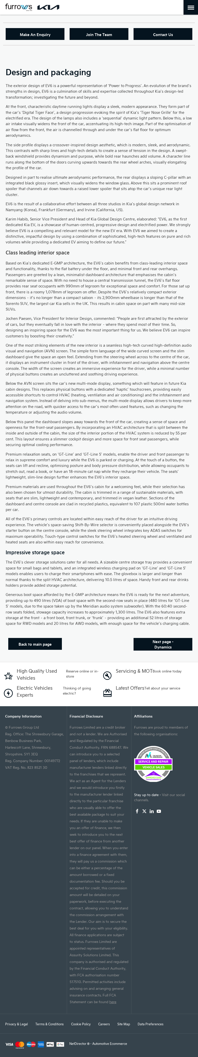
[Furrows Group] (18, 7)
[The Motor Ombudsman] (163, 764)
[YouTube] (159, 811)
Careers (104, 1024)
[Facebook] (137, 811)
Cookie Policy (81, 1024)
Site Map (123, 1024)
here (112, 1002)
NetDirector (78, 1044)
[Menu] (191, 7)
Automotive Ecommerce (109, 1044)
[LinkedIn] (151, 811)
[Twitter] (144, 811)
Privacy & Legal (16, 1024)
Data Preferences (150, 1024)
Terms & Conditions (49, 1024)
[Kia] (48, 7)
